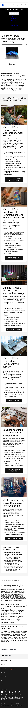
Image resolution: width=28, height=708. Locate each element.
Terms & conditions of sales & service (9, 699)
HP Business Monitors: (10, 464)
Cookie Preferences (5, 697)
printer (8, 371)
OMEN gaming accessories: (11, 318)
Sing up (3, 639)
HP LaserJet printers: (9, 387)
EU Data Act (3, 701)
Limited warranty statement (14, 698)
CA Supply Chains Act (6, 696)
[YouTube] (15, 692)
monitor (5, 510)
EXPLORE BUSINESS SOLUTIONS (14, 470)
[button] (14, 649)
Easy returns (14, 27)
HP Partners (4, 685)
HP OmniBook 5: (8, 156)
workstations (9, 621)
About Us (3, 672)
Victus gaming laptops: (10, 312)
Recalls (3, 694)
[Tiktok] (19, 692)
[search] (14, 5)
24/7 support (14, 23)
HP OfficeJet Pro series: (10, 383)
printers (13, 88)
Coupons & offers (14, 16)
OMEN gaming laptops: (10, 308)
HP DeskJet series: (9, 395)
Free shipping (15, 30)
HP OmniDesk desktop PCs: (11, 238)
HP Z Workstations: (9, 249)
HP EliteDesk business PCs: (11, 244)
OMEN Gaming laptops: (10, 165)
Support (3, 681)
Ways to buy (4, 677)
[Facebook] (5, 692)
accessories (23, 637)
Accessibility (18, 694)
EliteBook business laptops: (11, 450)
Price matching (14, 25)
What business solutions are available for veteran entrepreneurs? (13, 605)
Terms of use (4, 698)
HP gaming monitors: (9, 323)
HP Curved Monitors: (9, 532)
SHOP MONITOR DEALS (14, 538)
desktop (10, 222)
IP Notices (22, 699)
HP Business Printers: (10, 458)
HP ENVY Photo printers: (10, 391)
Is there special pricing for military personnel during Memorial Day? (12, 586)
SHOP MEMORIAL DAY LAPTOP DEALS (14, 179)
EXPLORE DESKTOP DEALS (14, 257)
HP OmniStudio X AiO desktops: (12, 232)
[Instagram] (9, 692)
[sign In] (21, 5)
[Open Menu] (25, 5)
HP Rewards (13, 18)
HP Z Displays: (8, 528)
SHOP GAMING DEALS (14, 329)
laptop (16, 139)
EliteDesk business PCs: (10, 454)
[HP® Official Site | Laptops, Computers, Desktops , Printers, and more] (3, 5)
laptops (8, 82)
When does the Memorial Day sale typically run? (12, 627)
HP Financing (14, 20)
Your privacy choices (18, 697)
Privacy (14, 696)
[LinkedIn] (2, 692)
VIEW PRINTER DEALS (14, 400)
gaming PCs (9, 84)
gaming (16, 296)
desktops (8, 595)
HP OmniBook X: (8, 152)
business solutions (14, 440)
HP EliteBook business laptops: (12, 160)
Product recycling (10, 694)
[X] (12, 692)
